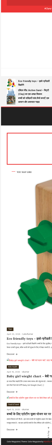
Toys (10, 329)
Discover (11, 354)
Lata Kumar (28, 334)
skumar (25, 372)
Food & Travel (13, 404)
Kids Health (12, 367)
